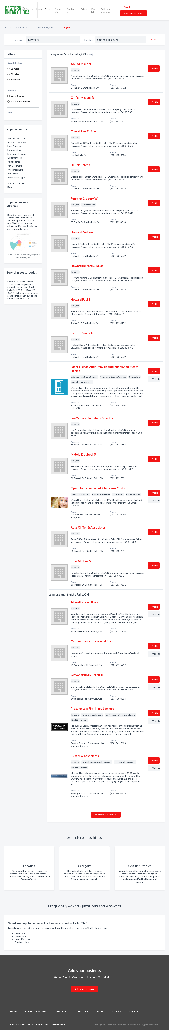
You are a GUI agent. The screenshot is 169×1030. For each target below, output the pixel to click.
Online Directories (36, 1011)
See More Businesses (106, 814)
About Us (58, 10)
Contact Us (71, 10)
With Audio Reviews (21, 101)
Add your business (105, 10)
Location (88, 39)
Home (39, 9)
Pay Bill (93, 10)
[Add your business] (84, 985)
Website (156, 379)
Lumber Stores (15, 149)
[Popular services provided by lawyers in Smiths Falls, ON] (23, 241)
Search (48, 9)
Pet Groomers (14, 165)
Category (20, 39)
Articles (85, 9)
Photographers (15, 169)
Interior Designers (16, 141)
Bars (9, 186)
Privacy (116, 1011)
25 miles (15, 68)
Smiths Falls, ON (44, 27)
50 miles (15, 74)
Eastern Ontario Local (16, 27)
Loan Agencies (15, 145)
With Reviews (18, 95)
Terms (100, 1011)
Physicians (12, 173)
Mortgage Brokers (16, 153)
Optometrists (14, 157)
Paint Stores (13, 161)
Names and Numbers (54, 1024)
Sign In (127, 7)
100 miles (15, 79)
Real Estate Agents (17, 177)
